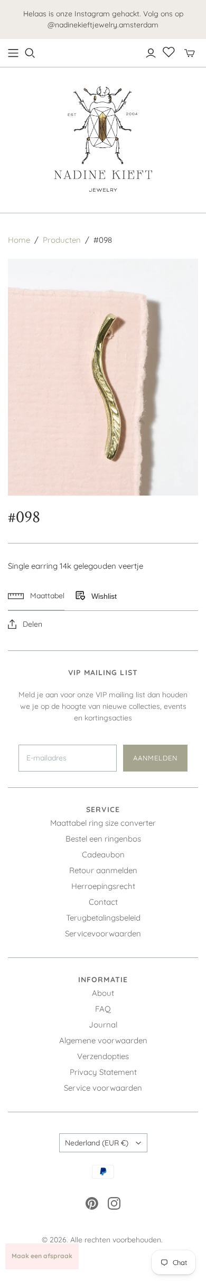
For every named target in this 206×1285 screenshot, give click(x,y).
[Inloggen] (150, 53)
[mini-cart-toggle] (189, 53)
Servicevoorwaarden (103, 933)
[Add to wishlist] (79, 596)
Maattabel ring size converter (103, 823)
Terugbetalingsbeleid (103, 918)
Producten (62, 240)
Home (19, 240)
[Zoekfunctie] (30, 53)
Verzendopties (103, 1056)
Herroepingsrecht (103, 886)
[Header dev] (13, 53)
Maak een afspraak (42, 1256)
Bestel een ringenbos (103, 839)
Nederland (96, 1143)
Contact (103, 902)
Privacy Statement (103, 1072)
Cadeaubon (103, 854)
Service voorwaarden (103, 1088)
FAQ (103, 1009)
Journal (103, 1025)
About (103, 993)
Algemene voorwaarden (103, 1040)
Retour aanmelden (103, 870)
